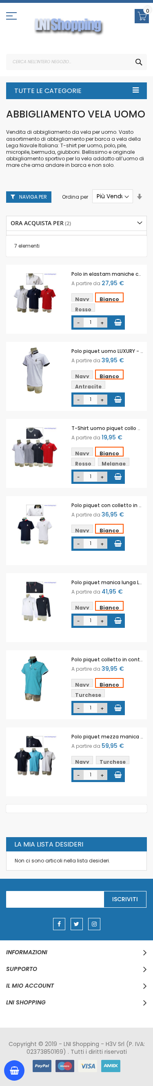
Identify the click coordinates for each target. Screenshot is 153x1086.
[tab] (76, 223)
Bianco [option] (109, 298)
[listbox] (109, 303)
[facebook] (59, 924)
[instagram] (94, 924)
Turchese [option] (88, 694)
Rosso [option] (83, 309)
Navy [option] (82, 298)
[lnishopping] (68, 26)
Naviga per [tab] (33, 196)
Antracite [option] (88, 386)
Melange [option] (114, 463)
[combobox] (76, 62)
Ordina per (75, 196)
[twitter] (77, 924)
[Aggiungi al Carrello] (118, 322)
